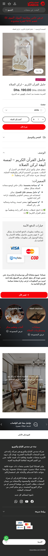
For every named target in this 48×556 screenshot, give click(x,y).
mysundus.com (35, 550)
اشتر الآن (22, 295)
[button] (9, 3)
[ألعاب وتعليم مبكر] (14, 314)
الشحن (22, 94)
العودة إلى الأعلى (24, 435)
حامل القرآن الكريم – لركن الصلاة (23, 29)
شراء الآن (24, 127)
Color (43, 105)
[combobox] (24, 9)
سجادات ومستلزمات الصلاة (36, 329)
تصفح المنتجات (24, 389)
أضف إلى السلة (15, 119)
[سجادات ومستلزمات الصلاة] (36, 314)
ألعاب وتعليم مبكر (14, 327)
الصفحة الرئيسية (40, 29)
